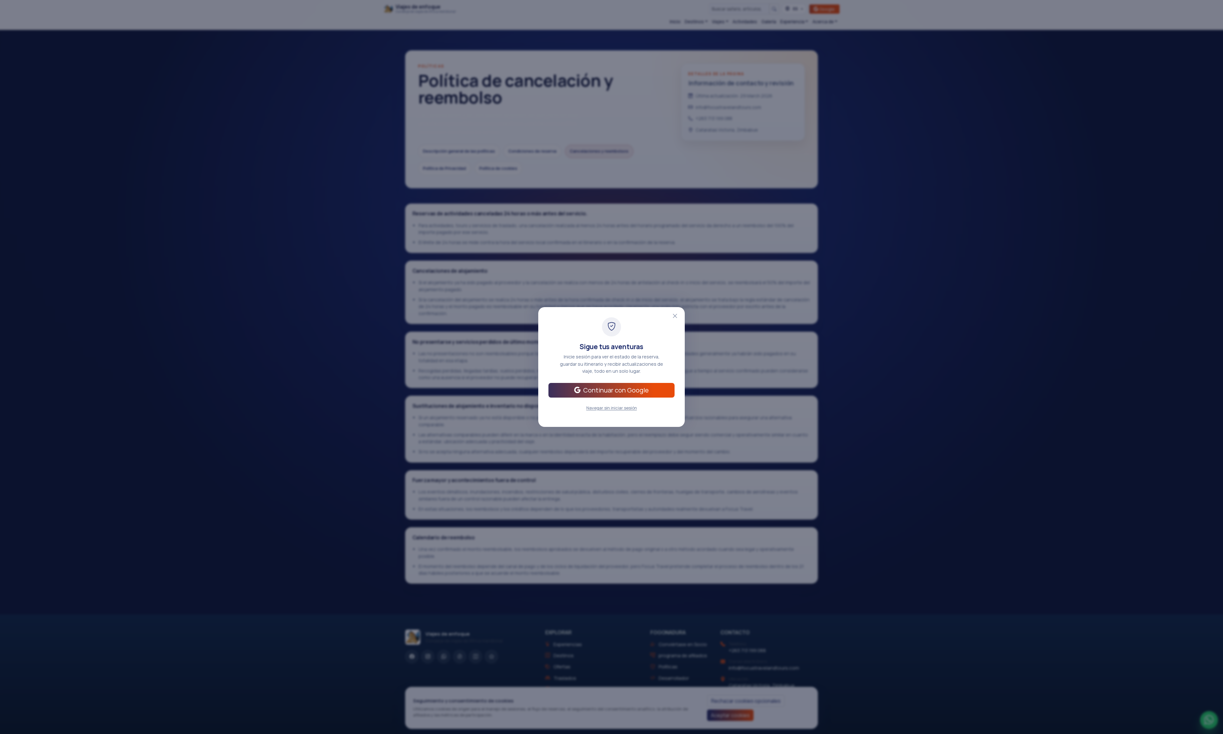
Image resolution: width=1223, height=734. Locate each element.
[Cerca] (675, 316)
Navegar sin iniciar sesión (611, 408)
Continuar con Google (616, 390)
